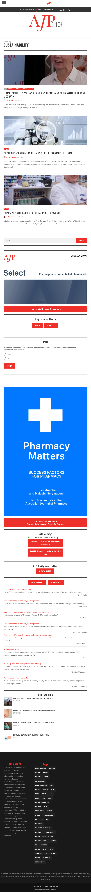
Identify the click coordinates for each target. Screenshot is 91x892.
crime (52, 789)
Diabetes (44, 794)
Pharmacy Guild (49, 832)
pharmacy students (41, 841)
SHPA (51, 849)
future (37, 798)
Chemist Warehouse (41, 785)
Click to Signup (45, 571)
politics (53, 841)
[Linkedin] (60, 9)
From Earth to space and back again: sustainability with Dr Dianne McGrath (44, 94)
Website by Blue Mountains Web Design (44, 889)
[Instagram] (64, 9)
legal (46, 807)
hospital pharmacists (42, 802)
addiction (52, 768)
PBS (42, 819)
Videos (31, 89)
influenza (38, 807)
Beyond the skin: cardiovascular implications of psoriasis (34, 710)
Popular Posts (56, 583)
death (37, 794)
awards (45, 772)
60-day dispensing (40, 768)
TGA (46, 853)
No (9, 358)
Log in (37, 325)
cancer (46, 777)
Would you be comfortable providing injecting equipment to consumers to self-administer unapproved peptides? (40, 348)
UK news (53, 853)
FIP (51, 794)
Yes (9, 354)
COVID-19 (45, 789)
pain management (48, 815)
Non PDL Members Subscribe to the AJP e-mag (45, 552)
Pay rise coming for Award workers (17, 678)
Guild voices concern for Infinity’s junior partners (22, 601)
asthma (37, 772)
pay (36, 819)
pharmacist (39, 824)
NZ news (49, 811)
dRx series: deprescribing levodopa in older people (31, 735)
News (6, 149)
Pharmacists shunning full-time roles (17, 589)
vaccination (46, 858)
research (44, 845)
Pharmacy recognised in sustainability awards (32, 213)
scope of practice (40, 849)
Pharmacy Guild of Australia (44, 836)
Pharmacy (38, 832)
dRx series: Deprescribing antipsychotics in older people (33, 722)
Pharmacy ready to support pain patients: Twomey (22, 664)
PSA (36, 845)
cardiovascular (40, 781)
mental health (39, 811)
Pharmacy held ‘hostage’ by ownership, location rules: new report (28, 635)
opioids (37, 815)
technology (38, 853)
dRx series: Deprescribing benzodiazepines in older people (33, 698)
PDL (47, 819)
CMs (51, 785)
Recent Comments (37, 583)
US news (37, 858)
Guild (49, 798)
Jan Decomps (10, 100)
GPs (44, 798)
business (38, 777)
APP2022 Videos (21, 89)
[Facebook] (57, 9)
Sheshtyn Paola (11, 217)
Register (51, 325)
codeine (37, 789)
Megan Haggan (11, 157)
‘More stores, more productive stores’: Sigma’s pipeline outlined (27, 612)
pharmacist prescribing (42, 828)
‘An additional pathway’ (12, 649)
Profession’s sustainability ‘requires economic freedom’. (38, 153)
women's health (39, 862)
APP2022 (11, 89)
